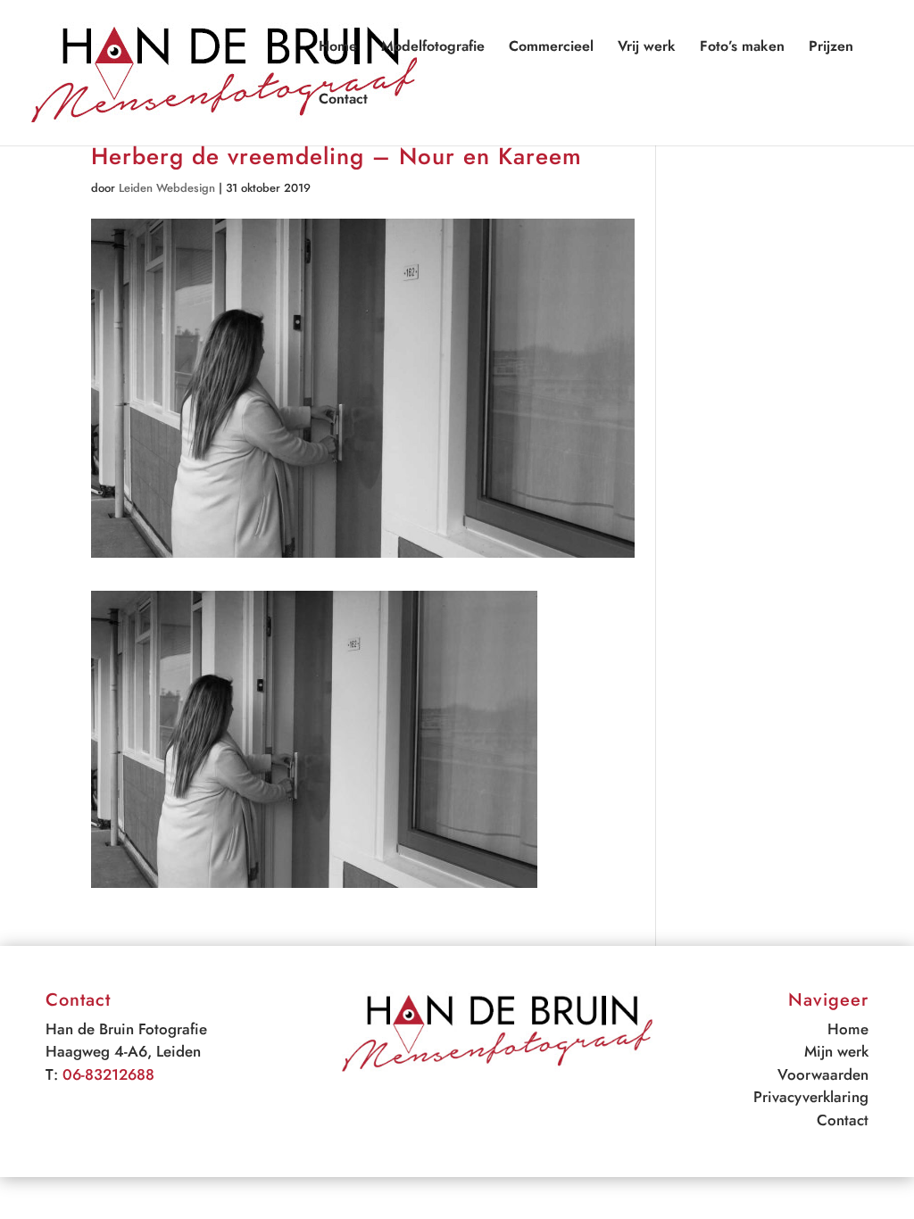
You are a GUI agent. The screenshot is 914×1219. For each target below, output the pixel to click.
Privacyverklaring (810, 1096)
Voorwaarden (822, 1074)
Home (338, 48)
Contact (343, 101)
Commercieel (551, 48)
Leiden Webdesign (167, 187)
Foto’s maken (742, 48)
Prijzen (831, 48)
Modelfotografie (433, 48)
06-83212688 (108, 1074)
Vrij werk (647, 48)
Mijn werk (836, 1051)
